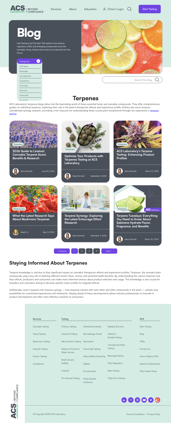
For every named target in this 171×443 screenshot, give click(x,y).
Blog (142, 334)
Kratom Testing (40, 356)
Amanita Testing (40, 349)
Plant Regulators (115, 363)
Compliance (24, 81)
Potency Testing (68, 326)
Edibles (86, 363)
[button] (56, 9)
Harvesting (24, 100)
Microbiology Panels (92, 334)
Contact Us (145, 349)
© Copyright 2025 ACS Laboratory (49, 414)
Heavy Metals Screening (94, 356)
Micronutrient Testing (71, 341)
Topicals (65, 370)
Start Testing (150, 9)
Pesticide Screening (92, 326)
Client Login (116, 9)
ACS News (24, 66)
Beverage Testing (115, 355)
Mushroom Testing (41, 341)
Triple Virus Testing (116, 378)
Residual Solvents (116, 326)
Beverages (24, 71)
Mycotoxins (88, 341)
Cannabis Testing (41, 326)
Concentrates (89, 371)
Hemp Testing (39, 334)
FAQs (142, 341)
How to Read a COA (149, 356)
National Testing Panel (150, 363)
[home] (26, 9)
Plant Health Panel (148, 371)
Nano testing (113, 370)
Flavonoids (24, 95)
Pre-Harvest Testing (70, 378)
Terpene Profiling (69, 334)
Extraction (24, 90)
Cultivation (24, 85)
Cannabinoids (25, 76)
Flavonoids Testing (91, 349)
